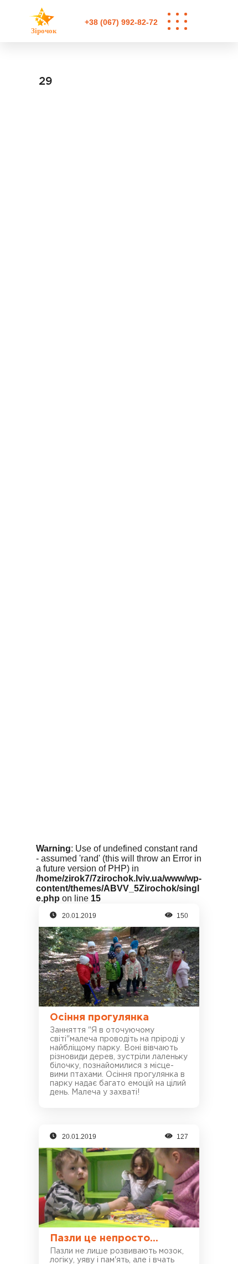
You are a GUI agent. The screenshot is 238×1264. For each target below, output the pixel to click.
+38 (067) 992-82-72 (121, 22)
